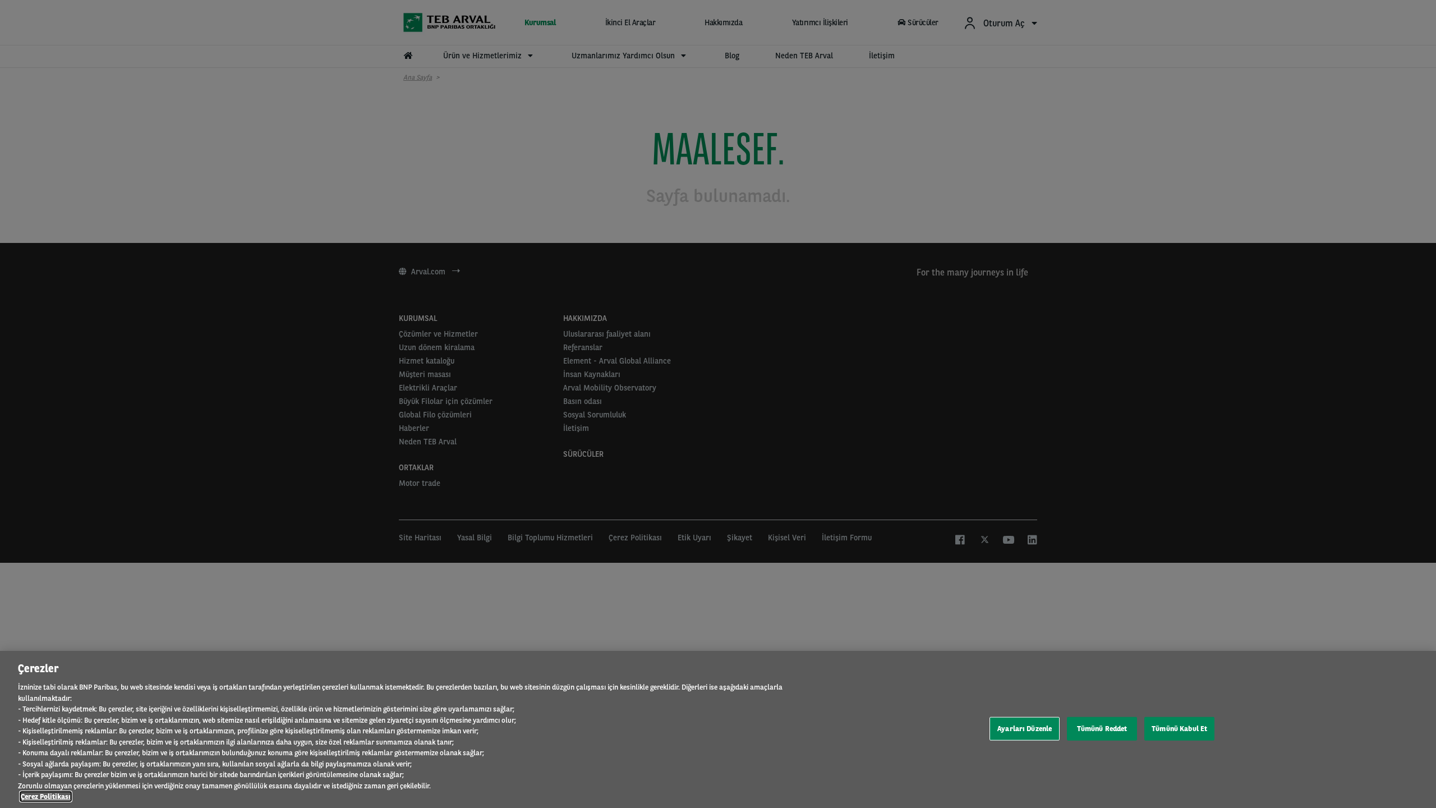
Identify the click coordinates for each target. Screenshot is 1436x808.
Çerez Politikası (46, 796)
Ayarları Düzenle (1024, 728)
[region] (718, 729)
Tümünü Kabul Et (1179, 728)
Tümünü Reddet (1102, 728)
